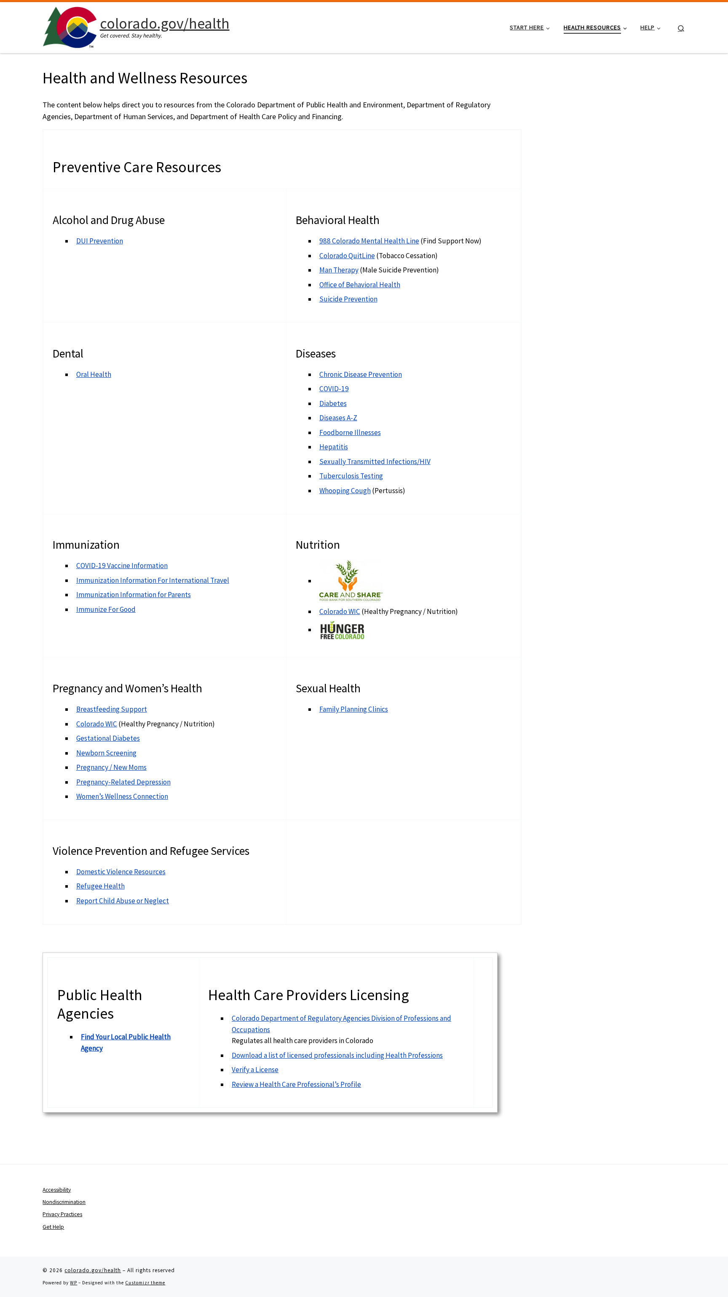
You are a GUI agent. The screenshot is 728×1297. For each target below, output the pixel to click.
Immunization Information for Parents (133, 594)
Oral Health (93, 374)
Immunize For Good (106, 609)
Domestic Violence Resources (121, 871)
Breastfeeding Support (111, 709)
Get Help (53, 1226)
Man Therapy (339, 270)
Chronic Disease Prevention (360, 374)
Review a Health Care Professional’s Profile (296, 1084)
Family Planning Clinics (353, 709)
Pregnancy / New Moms (111, 767)
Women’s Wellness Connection (122, 796)
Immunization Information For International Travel (152, 580)
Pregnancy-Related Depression (123, 782)
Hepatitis (333, 446)
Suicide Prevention (348, 299)
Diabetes (333, 403)
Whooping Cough (345, 490)
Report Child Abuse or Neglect (122, 900)
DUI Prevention (99, 241)
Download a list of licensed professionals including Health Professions (337, 1055)
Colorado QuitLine (347, 255)
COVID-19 (334, 388)
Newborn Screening (106, 753)
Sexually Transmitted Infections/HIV (375, 461)
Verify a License (255, 1069)
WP (73, 1283)
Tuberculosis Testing (351, 475)
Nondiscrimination (64, 1202)
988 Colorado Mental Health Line (369, 241)
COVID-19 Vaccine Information (122, 565)
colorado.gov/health (92, 1270)
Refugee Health (100, 886)
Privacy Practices (62, 1214)
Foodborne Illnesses (350, 432)
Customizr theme (145, 1283)
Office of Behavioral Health (359, 284)
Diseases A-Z (338, 417)
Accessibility (57, 1189)
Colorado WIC (339, 611)
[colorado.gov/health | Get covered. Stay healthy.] (69, 25)
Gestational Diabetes (108, 738)
